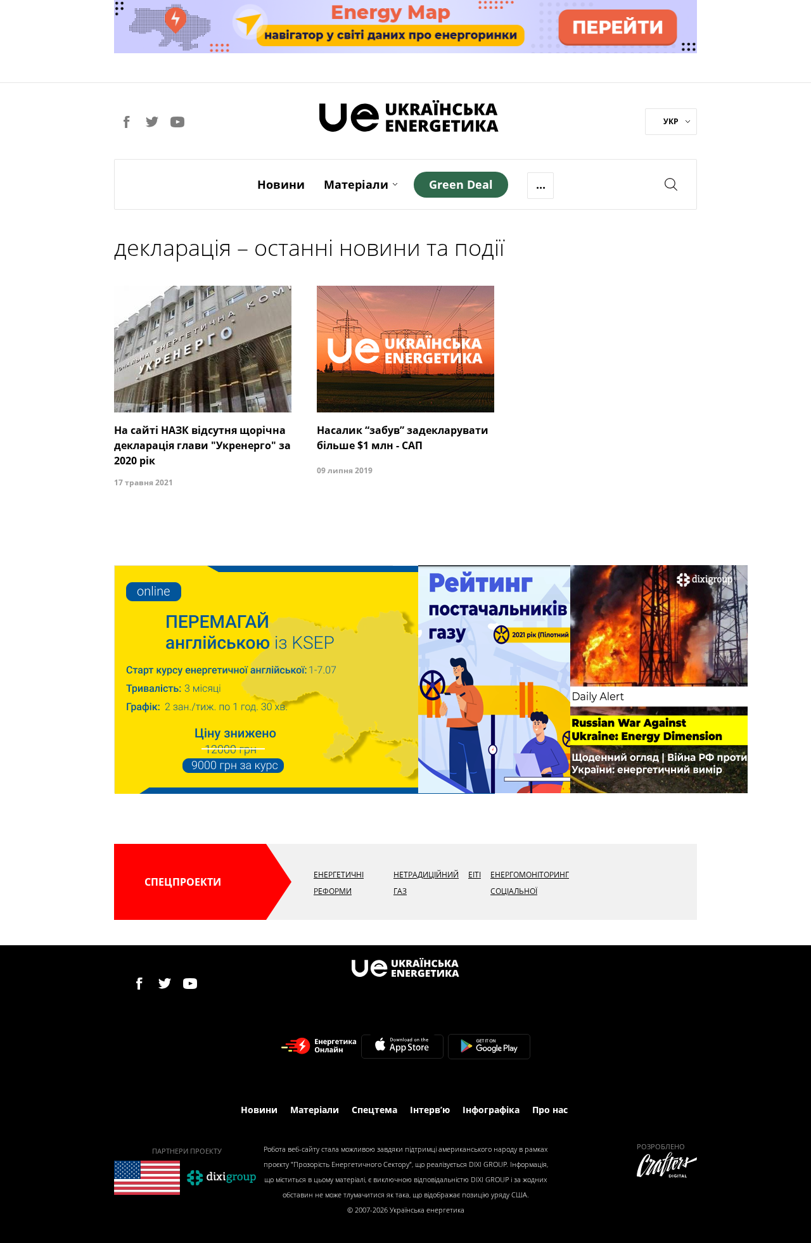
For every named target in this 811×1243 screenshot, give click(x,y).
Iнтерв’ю (430, 1110)
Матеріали (356, 184)
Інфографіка (491, 1110)
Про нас (550, 1110)
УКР (671, 121)
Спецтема (374, 1110)
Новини (281, 184)
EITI (474, 874)
